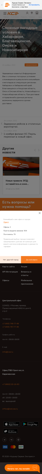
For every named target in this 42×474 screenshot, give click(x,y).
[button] (22, 468)
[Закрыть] (1, 5)
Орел (6, 222)
